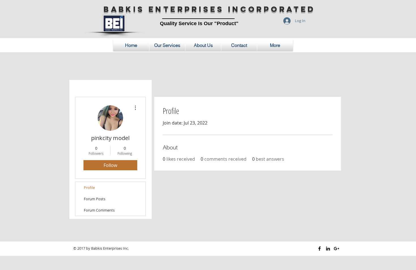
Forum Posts (94, 198)
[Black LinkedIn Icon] (328, 248)
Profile (89, 187)
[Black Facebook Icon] (319, 248)
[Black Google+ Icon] (336, 248)
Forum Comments (99, 210)
